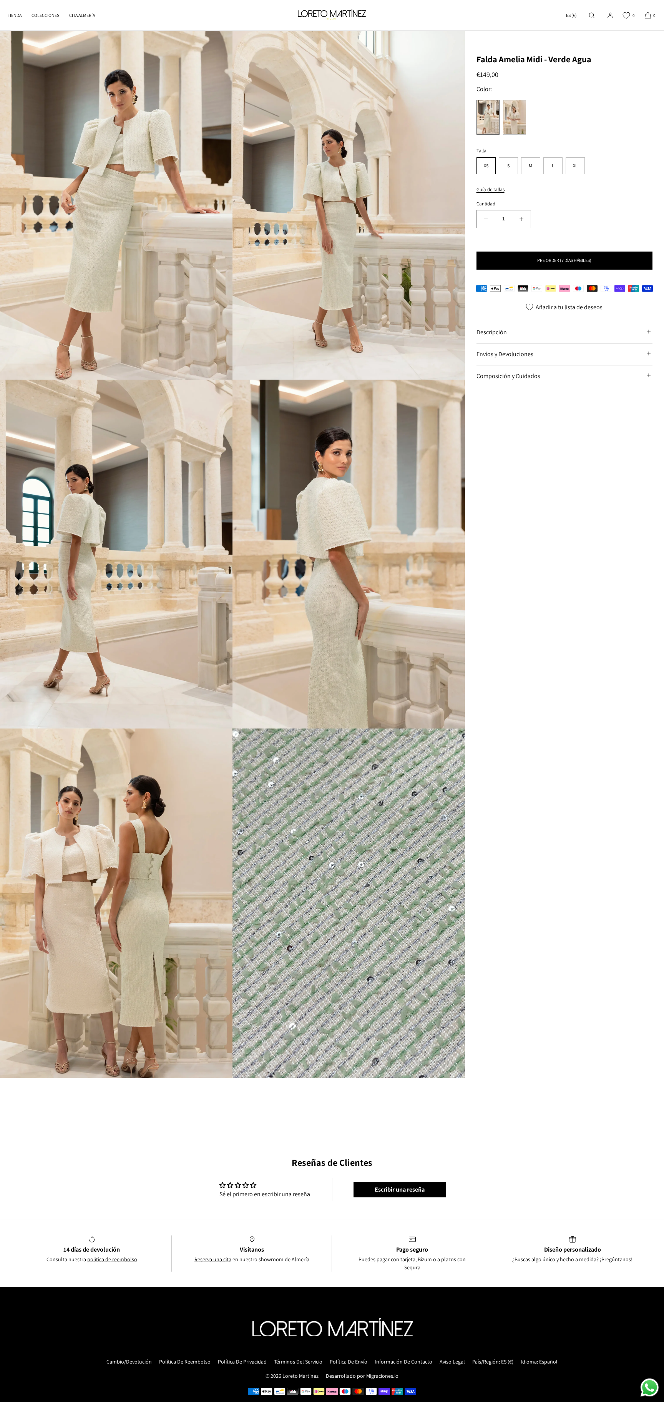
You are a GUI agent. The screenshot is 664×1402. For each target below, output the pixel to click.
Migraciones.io (382, 1375)
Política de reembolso (185, 1361)
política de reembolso (112, 1259)
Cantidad (485, 203)
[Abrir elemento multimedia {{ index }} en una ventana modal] (116, 205)
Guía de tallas (490, 189)
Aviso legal (452, 1361)
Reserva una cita (212, 1259)
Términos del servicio (298, 1361)
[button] (592, 15)
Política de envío (348, 1361)
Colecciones (45, 15)
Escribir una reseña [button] (400, 1189)
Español (548, 1361)
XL (575, 165)
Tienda (15, 15)
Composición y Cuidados (508, 376)
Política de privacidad (242, 1361)
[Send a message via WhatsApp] (649, 1387)
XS (486, 165)
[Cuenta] (610, 15)
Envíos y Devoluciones (504, 354)
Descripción (491, 332)
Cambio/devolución (129, 1361)
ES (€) (571, 15)
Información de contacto (403, 1361)
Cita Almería (82, 15)
